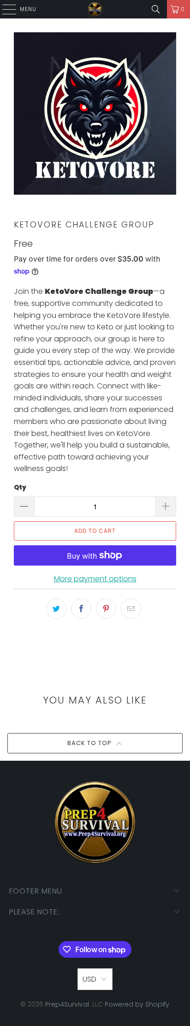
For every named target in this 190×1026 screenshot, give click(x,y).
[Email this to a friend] (131, 608)
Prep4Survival (67, 1004)
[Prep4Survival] (95, 9)
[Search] (156, 9)
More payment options (95, 578)
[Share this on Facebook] (81, 608)
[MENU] (4, 9)
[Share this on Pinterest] (106, 608)
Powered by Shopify (137, 1004)
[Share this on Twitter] (56, 608)
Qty (20, 487)
